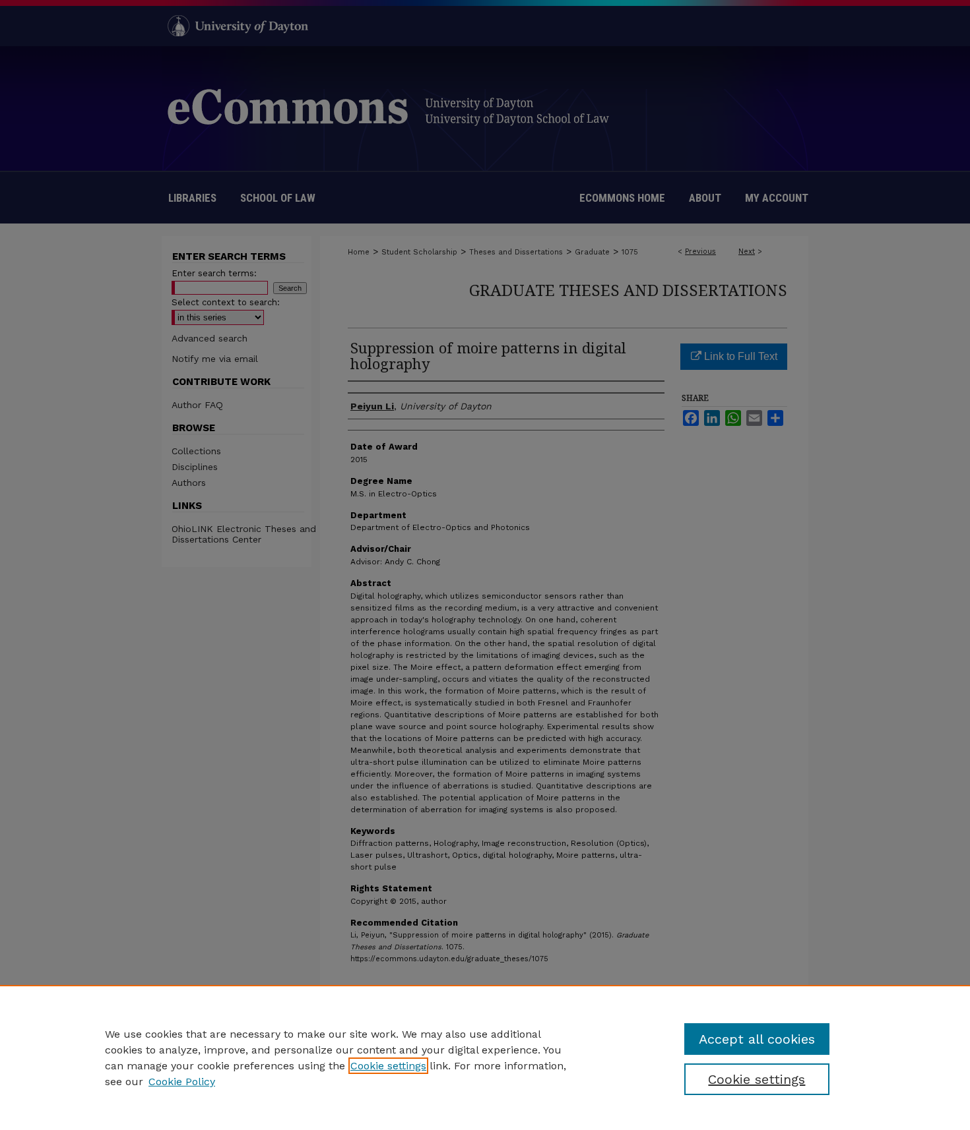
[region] (485, 1057)
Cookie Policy (181, 1081)
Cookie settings (388, 1065)
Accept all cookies (757, 1039)
